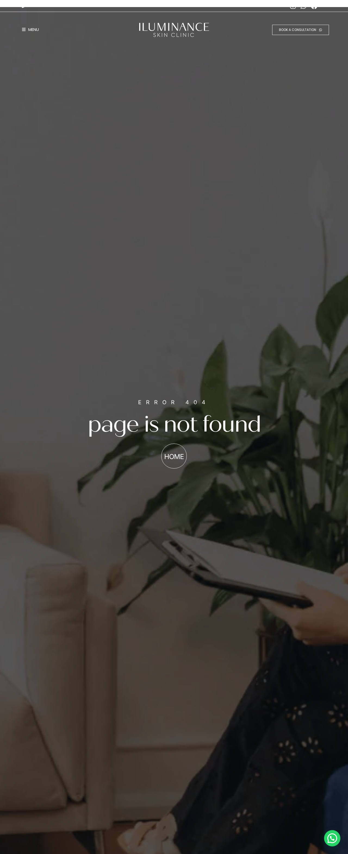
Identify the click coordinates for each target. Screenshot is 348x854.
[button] (332, 838)
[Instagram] (293, 6)
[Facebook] (314, 6)
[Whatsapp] (303, 6)
